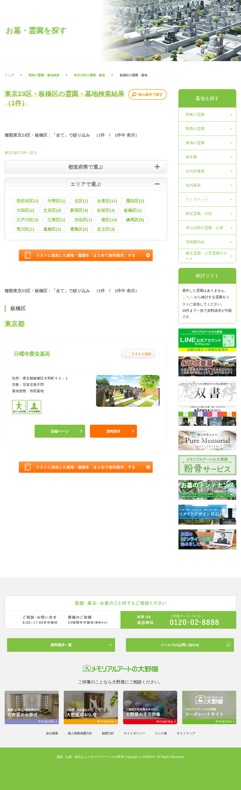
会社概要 (52, 733)
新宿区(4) (79, 210)
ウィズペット (197, 199)
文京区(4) (52, 210)
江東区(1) (56, 220)
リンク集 (161, 733)
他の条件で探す (150, 94)
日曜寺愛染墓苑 (32, 354)
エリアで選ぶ (85, 184)
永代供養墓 (195, 171)
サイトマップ (186, 733)
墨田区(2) (135, 201)
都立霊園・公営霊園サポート (206, 256)
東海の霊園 (195, 143)
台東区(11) (107, 201)
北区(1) (81, 201)
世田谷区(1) (27, 201)
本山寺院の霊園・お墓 (204, 228)
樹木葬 (191, 157)
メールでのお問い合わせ (180, 645)
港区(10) (109, 220)
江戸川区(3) (27, 220)
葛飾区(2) (52, 229)
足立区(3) (106, 229)
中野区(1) (56, 201)
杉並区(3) (106, 210)
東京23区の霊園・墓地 (89, 75)
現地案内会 (195, 242)
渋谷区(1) (83, 220)
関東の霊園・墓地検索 (44, 75)
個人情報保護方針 (80, 733)
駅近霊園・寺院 (199, 214)
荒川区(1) (25, 229)
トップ (9, 75)
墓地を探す (207, 98)
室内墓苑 (193, 185)
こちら (188, 297)
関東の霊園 (195, 114)
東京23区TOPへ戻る (21, 153)
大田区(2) (25, 210)
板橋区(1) (133, 210)
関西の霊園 (195, 129)
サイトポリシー (134, 733)
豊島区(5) (79, 229)
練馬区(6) (135, 220)
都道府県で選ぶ (85, 167)
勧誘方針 (108, 733)
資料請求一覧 (61, 645)
